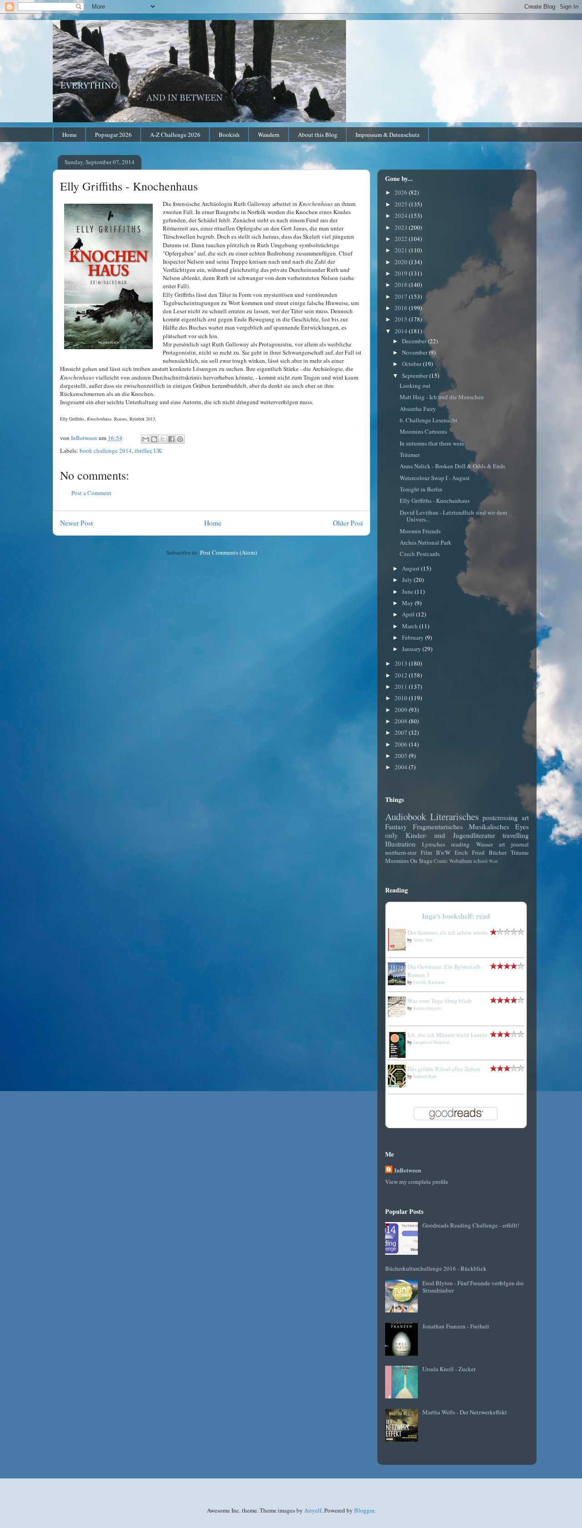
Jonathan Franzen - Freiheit (455, 1326)
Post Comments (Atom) (228, 552)
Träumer (410, 455)
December (415, 341)
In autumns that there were (432, 443)
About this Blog (317, 134)
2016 (402, 308)
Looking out (415, 385)
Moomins (397, 861)
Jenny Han (422, 940)
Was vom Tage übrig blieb (439, 1001)
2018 (402, 285)
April (409, 614)
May (408, 603)
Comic (441, 860)
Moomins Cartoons (423, 431)
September (415, 375)
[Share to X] (162, 439)
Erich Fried (470, 852)
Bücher (498, 852)
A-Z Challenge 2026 (175, 134)
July (408, 580)
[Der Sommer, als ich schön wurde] (399, 949)
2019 (402, 273)
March (410, 626)
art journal (514, 844)
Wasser (484, 844)
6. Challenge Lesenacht (428, 420)
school (480, 860)
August (411, 568)
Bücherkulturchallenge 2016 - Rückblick (436, 1268)
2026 (402, 192)
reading (460, 844)
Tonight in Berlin (421, 489)
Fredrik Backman (429, 982)
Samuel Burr (424, 1076)
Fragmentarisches (438, 826)
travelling (515, 835)
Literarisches (454, 816)
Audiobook (405, 816)
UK (158, 450)
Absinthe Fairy (418, 409)
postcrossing (500, 817)
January (412, 649)
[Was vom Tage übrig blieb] (399, 1015)
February (413, 637)
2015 (402, 319)
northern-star (400, 852)
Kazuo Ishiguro (427, 1008)
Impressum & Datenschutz (388, 134)
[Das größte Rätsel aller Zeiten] (399, 1085)
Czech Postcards (420, 554)
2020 (402, 262)
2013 (402, 663)
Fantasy (396, 826)
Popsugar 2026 (113, 134)
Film (426, 852)
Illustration (400, 843)
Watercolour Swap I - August (435, 478)
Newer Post (76, 522)
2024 (402, 215)
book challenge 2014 (106, 450)
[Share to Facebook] (171, 439)
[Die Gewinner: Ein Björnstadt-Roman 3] (399, 983)
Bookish (229, 134)
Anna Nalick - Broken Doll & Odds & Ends (452, 466)
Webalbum (460, 860)
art (525, 817)
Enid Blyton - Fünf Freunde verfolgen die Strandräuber (473, 1286)
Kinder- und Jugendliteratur (450, 835)
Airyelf (312, 1510)
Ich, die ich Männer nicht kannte (447, 1035)
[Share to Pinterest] (180, 439)
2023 (402, 227)
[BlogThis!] (154, 439)
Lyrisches (433, 844)
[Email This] (145, 439)
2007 (402, 732)
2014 (402, 331)
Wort (493, 861)
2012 (402, 675)
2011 (402, 686)
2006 (402, 744)
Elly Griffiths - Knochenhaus (435, 500)
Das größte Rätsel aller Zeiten (443, 1069)
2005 (402, 755)
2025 (402, 204)
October (412, 364)
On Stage (421, 861)
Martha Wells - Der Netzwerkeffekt (464, 1412)
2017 (402, 296)
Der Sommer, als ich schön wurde (447, 932)
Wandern (269, 134)
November (415, 352)
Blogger (364, 1510)
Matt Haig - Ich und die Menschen (442, 397)
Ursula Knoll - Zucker (449, 1369)
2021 (402, 250)
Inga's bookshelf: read (456, 916)
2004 (402, 767)
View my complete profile (416, 1181)
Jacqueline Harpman (431, 1042)
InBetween (407, 1170)
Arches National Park (426, 542)
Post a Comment (91, 493)
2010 (402, 698)
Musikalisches (489, 826)
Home (69, 134)
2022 (402, 239)
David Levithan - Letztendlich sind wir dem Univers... (453, 516)
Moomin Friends (420, 531)
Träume (520, 852)
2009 (402, 710)
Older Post (348, 522)
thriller (143, 450)
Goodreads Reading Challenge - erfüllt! (470, 1225)
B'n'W (443, 852)
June (408, 591)
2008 (402, 721)
